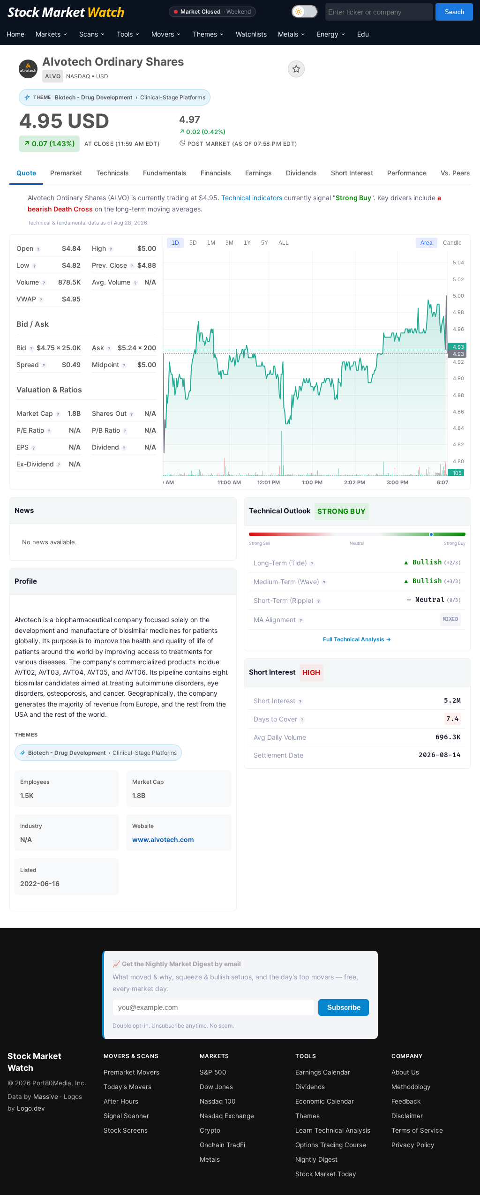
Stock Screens (126, 1130)
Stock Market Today (325, 1174)
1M (211, 243)
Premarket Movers (131, 1072)
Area (426, 243)
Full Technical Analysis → (357, 639)
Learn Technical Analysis (332, 1130)
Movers (162, 34)
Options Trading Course (330, 1145)
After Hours (121, 1101)
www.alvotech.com (163, 839)
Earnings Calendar (322, 1072)
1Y (247, 243)
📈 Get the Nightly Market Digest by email (176, 964)
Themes (205, 34)
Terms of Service (417, 1130)
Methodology (411, 1086)
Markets (48, 34)
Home (15, 34)
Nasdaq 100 (218, 1101)
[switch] (305, 11)
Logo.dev (31, 1108)
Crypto (210, 1130)
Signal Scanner (126, 1116)
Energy (327, 34)
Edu (363, 34)
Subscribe (343, 1007)
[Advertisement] (395, 90)
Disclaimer (407, 1116)
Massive (45, 1096)
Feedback (405, 1101)
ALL (283, 243)
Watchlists (251, 34)
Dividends (310, 1086)
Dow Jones (216, 1086)
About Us (405, 1072)
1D (175, 243)
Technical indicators (251, 198)
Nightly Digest (316, 1159)
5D (193, 243)
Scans (88, 34)
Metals (288, 34)
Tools (125, 34)
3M (229, 243)
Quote (26, 173)
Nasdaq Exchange (227, 1116)
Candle (452, 243)
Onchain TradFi (222, 1145)
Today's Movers (127, 1086)
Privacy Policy (413, 1145)
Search (454, 11)
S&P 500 (213, 1072)
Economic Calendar (324, 1101)
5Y (264, 243)
